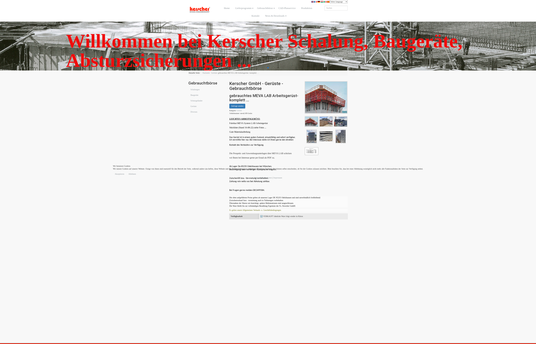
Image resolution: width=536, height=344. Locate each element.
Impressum (277, 178)
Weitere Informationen (263, 178)
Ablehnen (132, 174)
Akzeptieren (119, 174)
